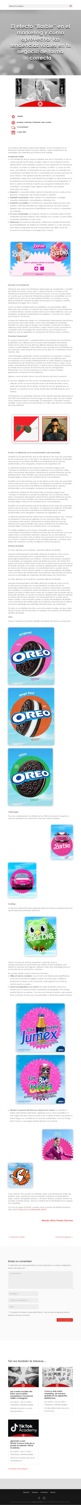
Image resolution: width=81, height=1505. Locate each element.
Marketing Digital (26, 1405)
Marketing (14, 1405)
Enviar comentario (64, 1320)
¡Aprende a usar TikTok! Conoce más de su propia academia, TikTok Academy (22, 1444)
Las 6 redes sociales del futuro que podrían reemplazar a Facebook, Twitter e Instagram (21, 1394)
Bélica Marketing (38, 1502)
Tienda (52, 1492)
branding (20, 122)
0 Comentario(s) (22, 127)
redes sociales (46, 122)
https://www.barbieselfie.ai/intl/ (32, 1209)
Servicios (26, 1492)
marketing (27, 122)
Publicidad (36, 122)
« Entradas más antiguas (18, 1469)
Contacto (44, 1492)
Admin (16, 1402)
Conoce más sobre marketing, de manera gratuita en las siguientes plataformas (55, 1394)
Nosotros (35, 1492)
